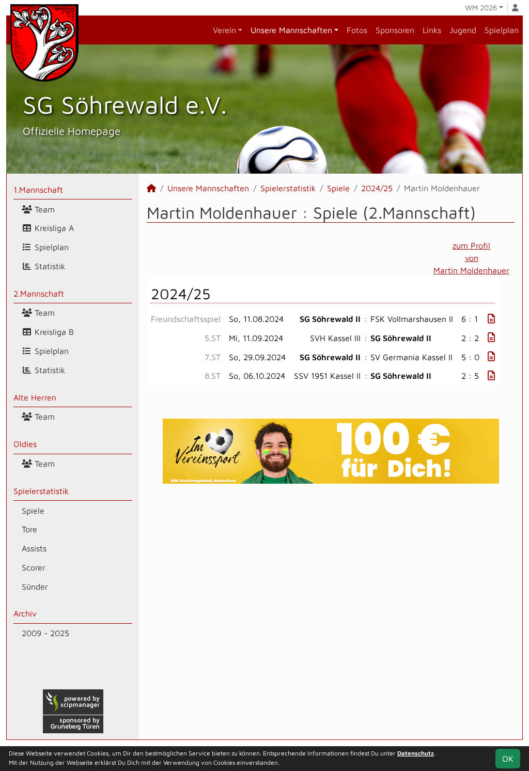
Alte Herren (34, 397)
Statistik (48, 266)
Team (43, 209)
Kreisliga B (53, 331)
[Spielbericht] (491, 319)
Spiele (33, 510)
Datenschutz (415, 753)
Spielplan (502, 30)
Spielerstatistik (41, 491)
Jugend (462, 30)
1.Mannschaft (38, 189)
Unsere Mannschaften (291, 30)
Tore (29, 529)
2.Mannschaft (38, 293)
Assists (34, 548)
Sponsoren (395, 30)
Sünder (35, 586)
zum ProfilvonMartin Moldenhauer (471, 258)
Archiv (25, 613)
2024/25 (377, 188)
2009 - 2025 (45, 633)
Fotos (357, 30)
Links (432, 30)
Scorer (33, 567)
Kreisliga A (53, 228)
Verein (224, 30)
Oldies (25, 444)
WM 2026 (481, 7)
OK (508, 758)
